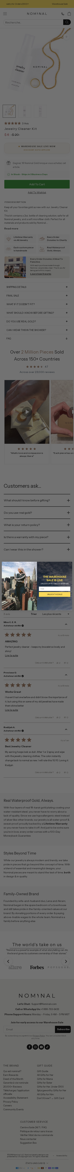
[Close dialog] (70, 564)
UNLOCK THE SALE (54, 594)
